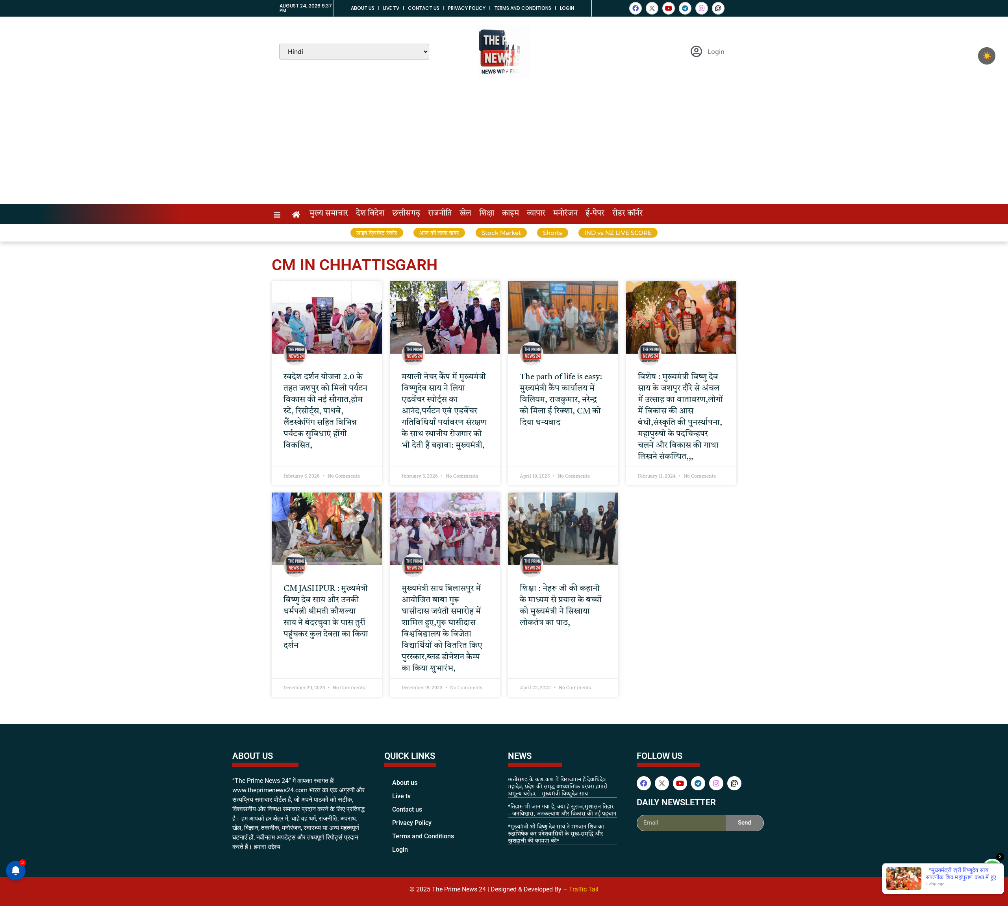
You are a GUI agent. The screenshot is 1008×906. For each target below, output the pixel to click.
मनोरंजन (565, 214)
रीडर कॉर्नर (627, 214)
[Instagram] (701, 8)
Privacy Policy (466, 8)
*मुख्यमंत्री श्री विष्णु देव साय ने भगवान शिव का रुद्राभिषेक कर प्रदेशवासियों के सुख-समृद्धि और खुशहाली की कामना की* (556, 834)
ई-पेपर (595, 214)
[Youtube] (668, 8)
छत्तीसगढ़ (406, 214)
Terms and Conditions (522, 8)
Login (567, 8)
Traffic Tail (583, 889)
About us (362, 8)
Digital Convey (643, 845)
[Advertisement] (504, 145)
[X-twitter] (652, 8)
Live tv (391, 8)
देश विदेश (370, 214)
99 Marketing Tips (659, 845)
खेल (465, 214)
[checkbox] (986, 56)
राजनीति (440, 214)
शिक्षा (486, 214)
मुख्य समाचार (328, 214)
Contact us (423, 8)
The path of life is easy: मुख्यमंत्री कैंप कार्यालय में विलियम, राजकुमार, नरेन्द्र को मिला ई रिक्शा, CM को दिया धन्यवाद (561, 400)
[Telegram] (685, 8)
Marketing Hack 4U (650, 845)
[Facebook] (635, 8)
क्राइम (510, 214)
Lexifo (638, 845)
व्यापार (536, 214)
